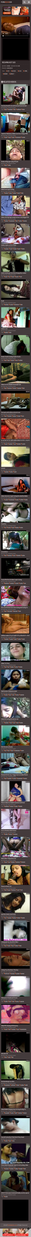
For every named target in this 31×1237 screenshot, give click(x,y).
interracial (7, 973)
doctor (10, 834)
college (20, 360)
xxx (5, 611)
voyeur (23, 137)
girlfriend (19, 109)
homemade (18, 137)
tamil (25, 71)
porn (17, 360)
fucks (23, 109)
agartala (22, 694)
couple (11, 304)
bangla (6, 332)
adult (26, 1085)
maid (10, 137)
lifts (15, 109)
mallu (9, 165)
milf (10, 1029)
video (9, 945)
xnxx (20, 611)
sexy (9, 360)
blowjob (10, 416)
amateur (7, 248)
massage (13, 973)
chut (13, 694)
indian (5, 74)
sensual (22, 973)
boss (23, 416)
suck (18, 722)
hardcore (10, 388)
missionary (16, 304)
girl (8, 666)
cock (18, 889)
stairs (10, 193)
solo (18, 1029)
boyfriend (10, 109)
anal (21, 276)
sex (8, 71)
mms (13, 137)
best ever (15, 611)
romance (15, 834)
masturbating (23, 1029)
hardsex (25, 220)
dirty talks (10, 611)
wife (16, 1113)
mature (14, 416)
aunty (19, 248)
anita (9, 1057)
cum (14, 722)
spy (25, 583)
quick (18, 193)
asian (13, 276)
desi (6, 109)
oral (15, 443)
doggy (18, 416)
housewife (7, 1113)
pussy (6, 276)
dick (11, 722)
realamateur (17, 750)
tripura (17, 694)
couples (17, 973)
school (16, 666)
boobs (14, 71)
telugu (23, 248)
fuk (12, 1057)
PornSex (6, 2)
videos (12, 666)
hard (12, 750)
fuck (20, 71)
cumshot (10, 778)
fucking (6, 193)
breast (12, 74)
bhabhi (20, 806)
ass (9, 276)
